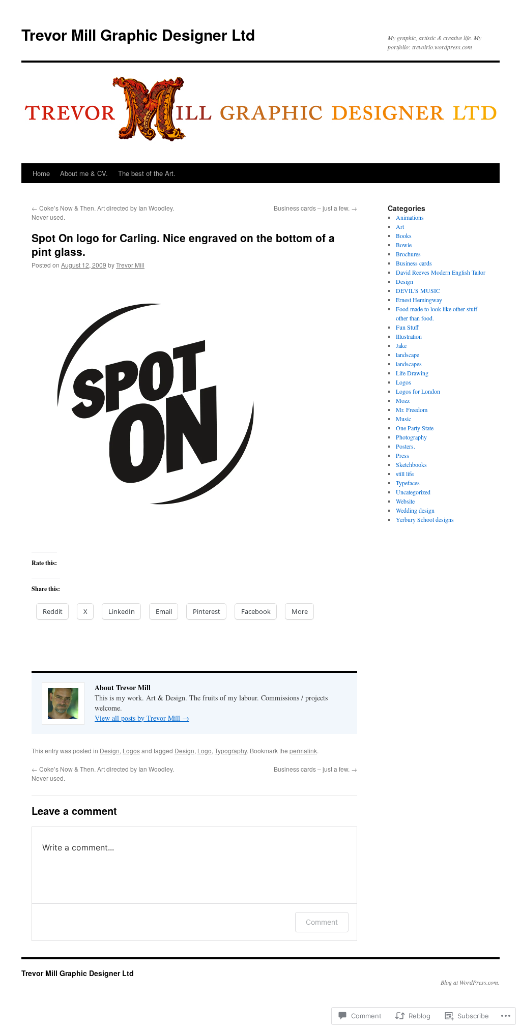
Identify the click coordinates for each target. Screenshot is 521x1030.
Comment (322, 922)
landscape (407, 354)
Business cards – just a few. (315, 207)
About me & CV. (84, 173)
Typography (231, 750)
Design (110, 750)
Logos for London (418, 391)
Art (400, 226)
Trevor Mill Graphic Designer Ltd (138, 34)
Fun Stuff (407, 327)
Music (403, 419)
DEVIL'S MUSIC (418, 290)
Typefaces (408, 483)
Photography (411, 437)
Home (41, 173)
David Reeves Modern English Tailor (440, 272)
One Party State (414, 428)
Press (402, 455)
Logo (204, 750)
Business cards (414, 263)
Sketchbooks (411, 464)
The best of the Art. (147, 173)
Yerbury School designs (425, 519)
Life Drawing (412, 373)
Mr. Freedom (411, 409)
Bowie (404, 245)
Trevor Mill (130, 264)
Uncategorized (413, 492)
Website (405, 501)
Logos (131, 750)
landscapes (409, 364)
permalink (303, 750)
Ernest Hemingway (419, 300)
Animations (410, 217)
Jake (401, 345)
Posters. (405, 446)
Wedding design (415, 510)
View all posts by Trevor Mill (142, 718)
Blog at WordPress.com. (470, 982)
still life (405, 473)
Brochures (408, 254)
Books (404, 235)
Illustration (409, 336)
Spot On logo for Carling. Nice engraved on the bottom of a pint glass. (183, 244)
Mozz (403, 400)
